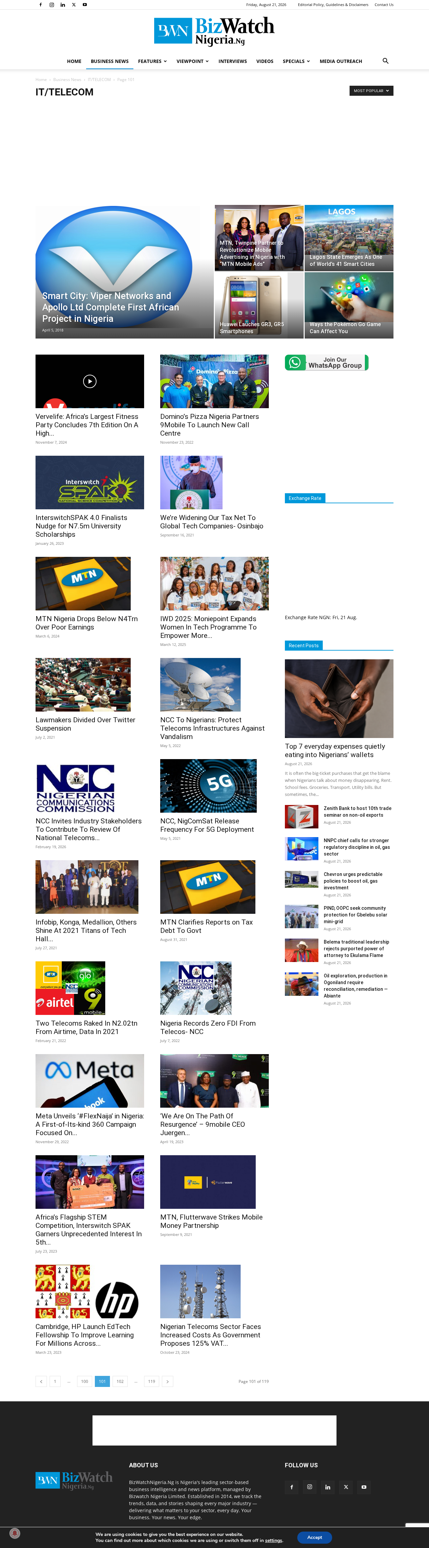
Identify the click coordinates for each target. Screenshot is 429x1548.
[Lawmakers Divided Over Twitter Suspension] (90, 685)
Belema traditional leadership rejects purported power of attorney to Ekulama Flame (356, 948)
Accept (314, 1537)
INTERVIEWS (233, 61)
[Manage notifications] (14, 1533)
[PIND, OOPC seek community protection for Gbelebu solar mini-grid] (301, 916)
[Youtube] (85, 4)
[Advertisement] (214, 155)
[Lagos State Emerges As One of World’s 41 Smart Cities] (349, 230)
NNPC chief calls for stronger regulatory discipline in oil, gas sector (357, 847)
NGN (324, 617)
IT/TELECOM (99, 79)
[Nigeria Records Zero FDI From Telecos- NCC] (214, 988)
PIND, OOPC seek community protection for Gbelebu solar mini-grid (355, 914)
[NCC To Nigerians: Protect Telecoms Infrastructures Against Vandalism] (214, 685)
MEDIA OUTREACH (341, 61)
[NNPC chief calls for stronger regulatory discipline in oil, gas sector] (301, 849)
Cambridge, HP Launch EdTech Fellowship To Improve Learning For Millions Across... (85, 1335)
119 (151, 1381)
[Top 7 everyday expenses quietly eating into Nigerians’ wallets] (339, 698)
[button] (385, 62)
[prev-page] (41, 1381)
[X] (74, 4)
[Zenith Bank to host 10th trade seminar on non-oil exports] (301, 816)
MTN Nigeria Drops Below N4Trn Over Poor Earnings (87, 623)
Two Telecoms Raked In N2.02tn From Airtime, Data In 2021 (86, 1027)
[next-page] (167, 1381)
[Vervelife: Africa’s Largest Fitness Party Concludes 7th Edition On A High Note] (90, 381)
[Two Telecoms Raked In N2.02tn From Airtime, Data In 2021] (90, 988)
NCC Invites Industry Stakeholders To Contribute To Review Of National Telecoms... (89, 829)
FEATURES (150, 61)
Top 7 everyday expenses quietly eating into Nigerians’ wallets (335, 750)
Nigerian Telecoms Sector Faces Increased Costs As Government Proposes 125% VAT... (210, 1335)
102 (120, 1381)
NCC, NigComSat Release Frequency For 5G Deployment (207, 825)
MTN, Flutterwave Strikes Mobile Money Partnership (211, 1221)
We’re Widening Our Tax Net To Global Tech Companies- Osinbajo (211, 522)
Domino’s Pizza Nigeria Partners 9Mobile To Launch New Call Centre (209, 425)
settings (273, 1541)
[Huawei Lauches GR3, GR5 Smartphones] (259, 305)
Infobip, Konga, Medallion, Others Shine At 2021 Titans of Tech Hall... (86, 930)
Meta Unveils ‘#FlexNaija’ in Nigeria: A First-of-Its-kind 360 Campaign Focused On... (90, 1124)
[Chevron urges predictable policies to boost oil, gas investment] (301, 879)
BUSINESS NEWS (110, 61)
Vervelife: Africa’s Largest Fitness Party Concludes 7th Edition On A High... (87, 425)
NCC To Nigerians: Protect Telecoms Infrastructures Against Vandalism (212, 728)
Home (41, 79)
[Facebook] (41, 4)
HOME (74, 61)
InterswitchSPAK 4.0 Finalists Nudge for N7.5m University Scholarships (81, 526)
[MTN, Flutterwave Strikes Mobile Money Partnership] (214, 1182)
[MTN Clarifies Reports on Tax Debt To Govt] (214, 887)
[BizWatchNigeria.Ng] (214, 32)
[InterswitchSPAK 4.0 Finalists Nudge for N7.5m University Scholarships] (90, 482)
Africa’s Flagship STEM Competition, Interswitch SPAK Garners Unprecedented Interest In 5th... (89, 1229)
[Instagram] (52, 4)
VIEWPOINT (190, 61)
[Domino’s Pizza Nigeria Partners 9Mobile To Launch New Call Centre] (214, 381)
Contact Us (384, 4)
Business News (67, 79)
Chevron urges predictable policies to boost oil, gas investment (353, 881)
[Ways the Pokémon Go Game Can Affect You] (349, 297)
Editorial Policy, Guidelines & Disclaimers (333, 4)
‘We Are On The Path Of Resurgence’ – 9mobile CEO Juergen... (202, 1124)
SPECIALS (294, 61)
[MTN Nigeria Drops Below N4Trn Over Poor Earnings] (90, 583)
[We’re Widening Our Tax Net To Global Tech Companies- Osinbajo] (214, 482)
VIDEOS (264, 61)
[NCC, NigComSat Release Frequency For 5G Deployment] (214, 786)
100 (84, 1381)
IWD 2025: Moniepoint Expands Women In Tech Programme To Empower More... (208, 627)
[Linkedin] (63, 4)
